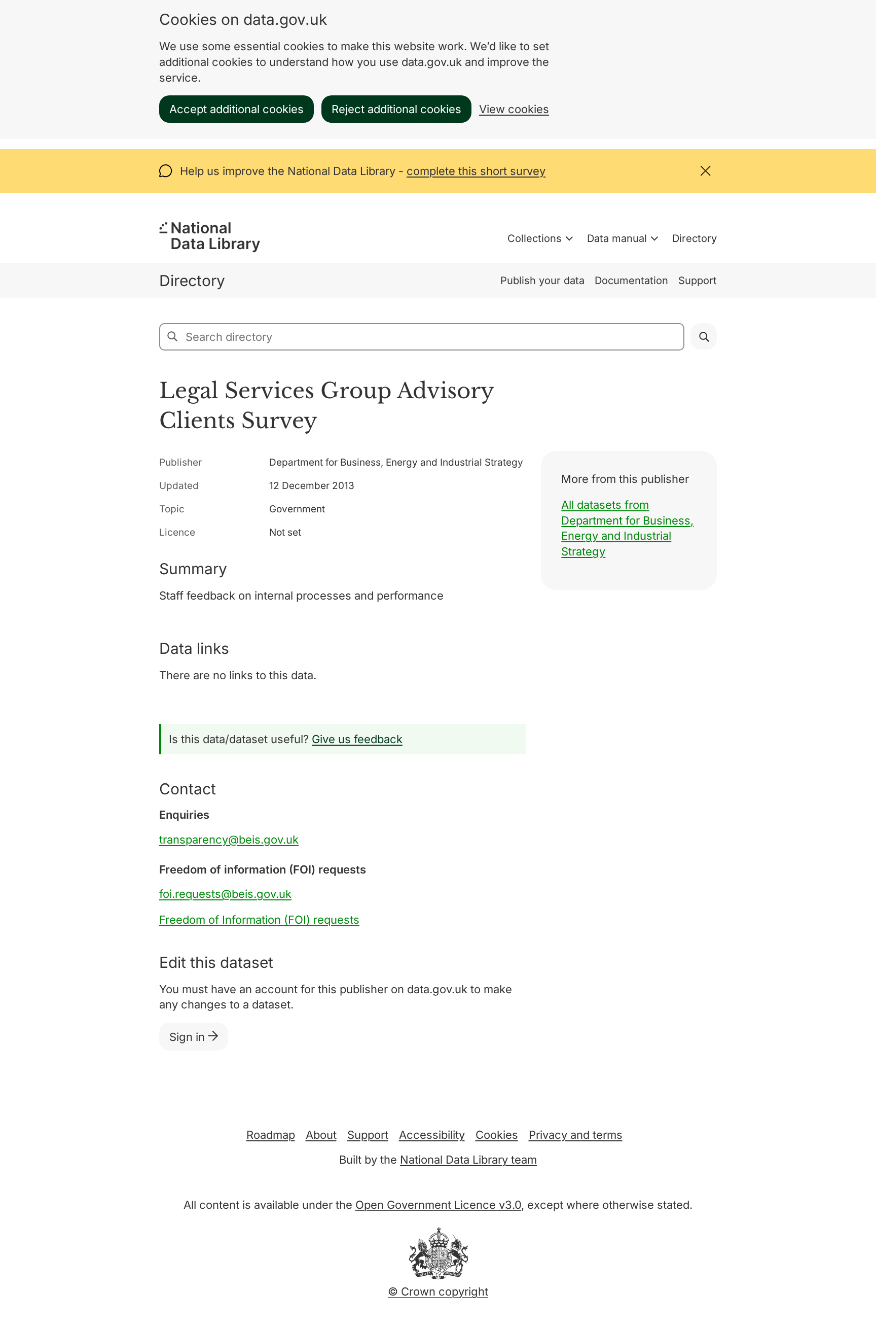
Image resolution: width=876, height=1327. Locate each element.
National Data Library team (468, 1159)
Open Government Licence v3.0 (438, 1204)
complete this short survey (476, 171)
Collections (534, 238)
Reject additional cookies (396, 109)
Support (697, 280)
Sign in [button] (188, 1036)
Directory (694, 238)
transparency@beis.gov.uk (229, 839)
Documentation (631, 280)
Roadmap (270, 1134)
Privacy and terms (576, 1134)
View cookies (514, 109)
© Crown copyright (438, 1291)
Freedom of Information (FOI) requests (259, 919)
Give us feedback (357, 739)
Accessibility (432, 1134)
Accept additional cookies (236, 109)
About (321, 1134)
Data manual (617, 238)
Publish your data (542, 280)
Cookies (497, 1134)
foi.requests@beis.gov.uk (225, 893)
